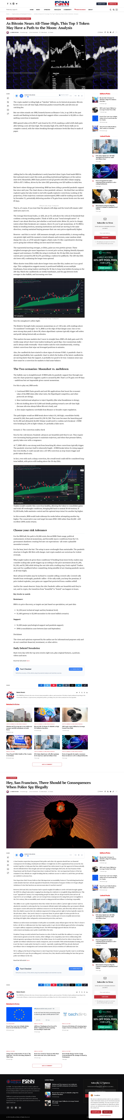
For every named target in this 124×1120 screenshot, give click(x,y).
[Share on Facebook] (105, 32)
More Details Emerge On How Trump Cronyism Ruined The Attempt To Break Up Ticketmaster (74, 1055)
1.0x (75, 95)
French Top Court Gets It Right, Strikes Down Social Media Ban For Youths (108, 118)
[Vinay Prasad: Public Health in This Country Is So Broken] (19, 742)
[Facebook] (8, 98)
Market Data (101, 4)
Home (31, 9)
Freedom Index (81, 9)
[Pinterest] (8, 105)
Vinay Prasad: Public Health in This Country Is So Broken (19, 754)
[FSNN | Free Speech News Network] (62, 4)
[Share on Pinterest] (110, 32)
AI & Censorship (11, 778)
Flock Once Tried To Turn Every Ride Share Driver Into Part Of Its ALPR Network (46, 1054)
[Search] (114, 10)
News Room (14, 32)
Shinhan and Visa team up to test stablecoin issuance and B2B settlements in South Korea (19, 728)
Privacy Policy (104, 243)
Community (67, 9)
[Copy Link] (113, 32)
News (38, 9)
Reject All (107, 1112)
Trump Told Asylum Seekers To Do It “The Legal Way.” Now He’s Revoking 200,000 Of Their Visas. (18, 1055)
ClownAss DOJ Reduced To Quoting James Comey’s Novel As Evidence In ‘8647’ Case (74, 1027)
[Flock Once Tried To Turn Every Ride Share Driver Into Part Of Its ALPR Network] (47, 1042)
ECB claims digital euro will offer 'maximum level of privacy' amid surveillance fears (46, 754)
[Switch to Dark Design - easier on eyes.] (110, 9)
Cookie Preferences (105, 1115)
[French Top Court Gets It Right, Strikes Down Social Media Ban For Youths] (95, 118)
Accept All (96, 1112)
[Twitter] (8, 102)
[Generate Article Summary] (16, 96)
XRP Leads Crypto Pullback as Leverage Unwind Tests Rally (73, 727)
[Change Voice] (78, 96)
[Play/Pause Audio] (21, 96)
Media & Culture (10, 751)
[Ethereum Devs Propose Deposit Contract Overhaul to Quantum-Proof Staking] (105, 196)
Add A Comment (47, 764)
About (90, 9)
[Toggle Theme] (81, 96)
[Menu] (117, 10)
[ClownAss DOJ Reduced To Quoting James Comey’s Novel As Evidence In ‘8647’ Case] (75, 1014)
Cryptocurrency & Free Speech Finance (18, 18)
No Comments (34, 32)
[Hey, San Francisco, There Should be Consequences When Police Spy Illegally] (62, 821)
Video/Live (57, 9)
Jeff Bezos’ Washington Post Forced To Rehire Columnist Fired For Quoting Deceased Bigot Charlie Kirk (45, 1027)
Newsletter (112, 4)
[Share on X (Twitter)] (108, 32)
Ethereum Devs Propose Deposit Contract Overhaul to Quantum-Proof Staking (106, 207)
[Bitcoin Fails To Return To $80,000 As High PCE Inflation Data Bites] (47, 715)
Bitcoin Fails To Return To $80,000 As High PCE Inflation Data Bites (46, 727)
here (28, 661)
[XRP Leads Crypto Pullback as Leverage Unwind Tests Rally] (75, 715)
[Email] (8, 109)
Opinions (47, 9)
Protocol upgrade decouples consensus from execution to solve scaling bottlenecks (75, 754)
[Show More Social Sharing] (116, 32)
